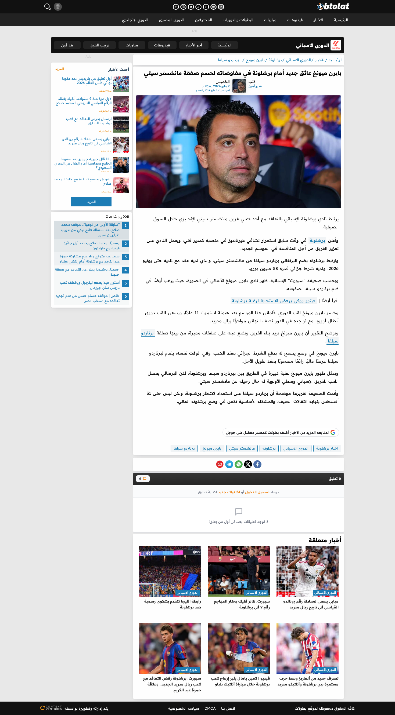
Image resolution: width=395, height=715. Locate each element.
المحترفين (203, 19)
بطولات (301, 708)
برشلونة (317, 240)
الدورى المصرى (171, 19)
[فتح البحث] (47, 7)
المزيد (59, 69)
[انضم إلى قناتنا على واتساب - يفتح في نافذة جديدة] (213, 7)
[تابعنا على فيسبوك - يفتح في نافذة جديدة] (176, 7)
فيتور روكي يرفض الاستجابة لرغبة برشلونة (273, 300)
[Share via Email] (220, 464)
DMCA (210, 708)
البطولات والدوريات (238, 19)
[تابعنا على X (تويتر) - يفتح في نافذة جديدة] (206, 7)
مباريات (270, 19)
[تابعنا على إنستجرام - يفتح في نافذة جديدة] (183, 7)
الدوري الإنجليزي (135, 19)
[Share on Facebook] (257, 464)
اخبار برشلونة (327, 448)
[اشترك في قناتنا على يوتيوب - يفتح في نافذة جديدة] (191, 7)
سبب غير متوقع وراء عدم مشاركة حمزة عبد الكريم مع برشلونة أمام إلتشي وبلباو (89, 259)
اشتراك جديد (229, 492)
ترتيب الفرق (99, 45)
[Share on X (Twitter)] (248, 464)
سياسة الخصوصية (183, 708)
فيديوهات (295, 19)
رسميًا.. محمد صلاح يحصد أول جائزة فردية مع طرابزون (92, 245)
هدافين (67, 45)
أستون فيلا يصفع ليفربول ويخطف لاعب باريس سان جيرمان (90, 285)
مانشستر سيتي (242, 448)
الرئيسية (341, 19)
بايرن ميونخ (212, 448)
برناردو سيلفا (184, 448)
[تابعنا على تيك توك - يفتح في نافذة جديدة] (198, 7)
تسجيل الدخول (257, 492)
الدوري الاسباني (295, 448)
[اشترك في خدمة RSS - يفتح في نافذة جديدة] (221, 7)
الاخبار (318, 19)
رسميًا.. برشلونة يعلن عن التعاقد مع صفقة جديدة (87, 272)
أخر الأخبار (194, 45)
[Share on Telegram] (229, 464)
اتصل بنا (228, 708)
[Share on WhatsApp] (239, 464)
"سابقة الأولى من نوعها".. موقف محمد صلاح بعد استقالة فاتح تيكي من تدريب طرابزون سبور (90, 229)
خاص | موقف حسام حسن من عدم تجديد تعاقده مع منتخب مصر (88, 298)
